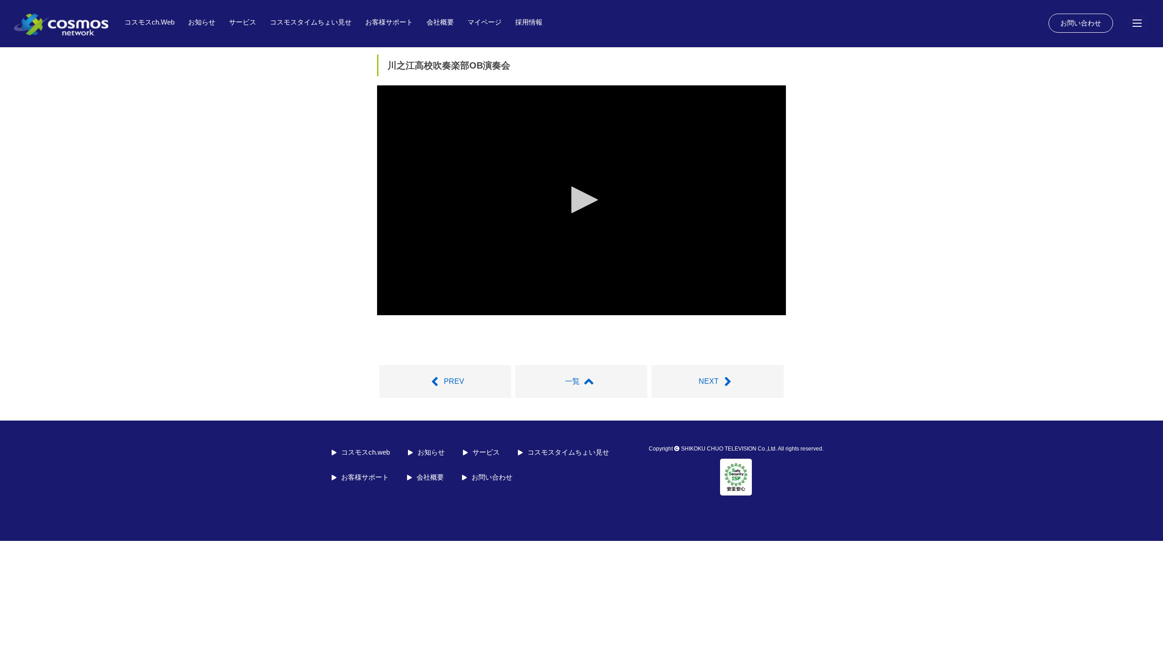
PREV (454, 381)
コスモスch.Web (149, 22)
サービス (242, 22)
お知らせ (201, 22)
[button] (581, 200)
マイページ (484, 22)
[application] (581, 200)
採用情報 (528, 22)
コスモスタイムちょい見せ (311, 22)
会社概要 (440, 22)
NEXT (709, 381)
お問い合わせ (1080, 23)
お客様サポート (389, 22)
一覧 (572, 381)
